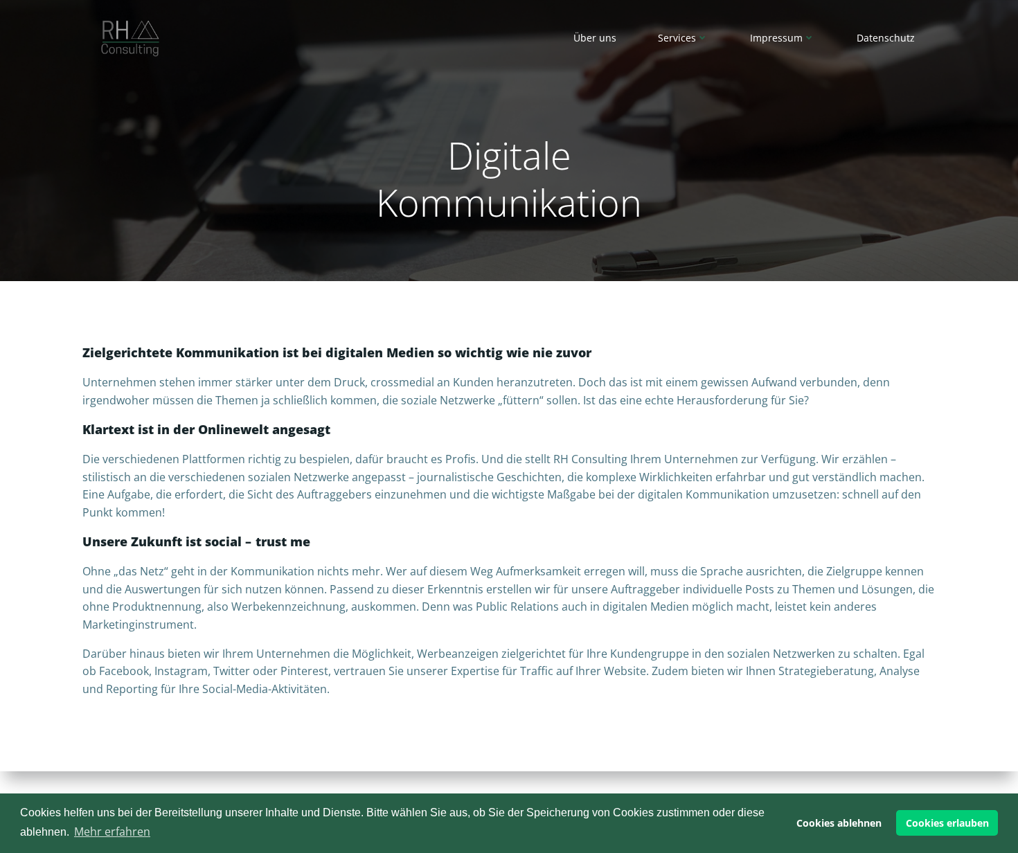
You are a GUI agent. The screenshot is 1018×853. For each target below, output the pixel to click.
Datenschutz (886, 37)
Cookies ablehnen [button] (839, 822)
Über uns (594, 37)
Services (677, 37)
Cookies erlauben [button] (947, 822)
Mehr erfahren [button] (112, 831)
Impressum (776, 37)
